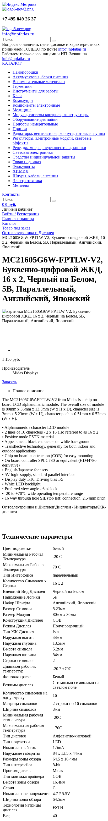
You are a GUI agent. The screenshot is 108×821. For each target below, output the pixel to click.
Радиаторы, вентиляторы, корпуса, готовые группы (59, 133)
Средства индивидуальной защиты (44, 157)
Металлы (21, 185)
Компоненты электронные (36, 105)
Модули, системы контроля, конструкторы (51, 114)
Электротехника (27, 180)
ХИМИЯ (21, 171)
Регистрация (28, 214)
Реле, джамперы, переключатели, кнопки (49, 147)
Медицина (22, 110)
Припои (20, 129)
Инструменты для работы (35, 91)
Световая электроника (33, 152)
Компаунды (23, 100)
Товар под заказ (27, 162)
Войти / (9, 214)
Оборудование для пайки (35, 119)
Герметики (22, 86)
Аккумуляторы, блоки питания (40, 77)
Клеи (17, 96)
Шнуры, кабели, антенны (35, 176)
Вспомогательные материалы (39, 81)
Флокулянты (24, 166)
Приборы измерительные (35, 124)
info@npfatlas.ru (18, 33)
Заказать (9, 382)
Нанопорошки (25, 72)
